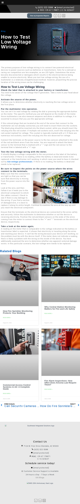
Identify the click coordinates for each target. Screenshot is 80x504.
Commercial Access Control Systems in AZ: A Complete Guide (17, 387)
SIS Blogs (40, 478)
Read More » (7, 317)
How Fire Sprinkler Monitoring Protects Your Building (17, 312)
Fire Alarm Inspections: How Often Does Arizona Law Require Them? (60, 383)
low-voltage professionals (19, 162)
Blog (3, 31)
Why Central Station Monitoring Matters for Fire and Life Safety (60, 308)
